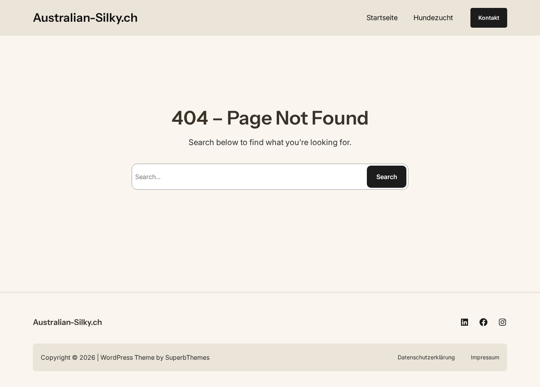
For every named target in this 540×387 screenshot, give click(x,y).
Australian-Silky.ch (85, 17)
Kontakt (488, 17)
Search (386, 177)
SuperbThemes (187, 357)
